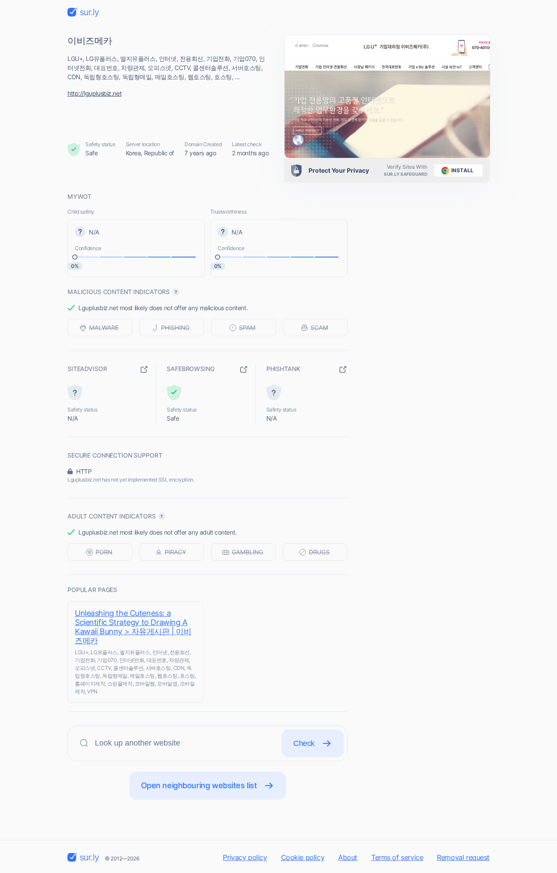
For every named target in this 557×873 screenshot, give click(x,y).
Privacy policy (245, 857)
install (462, 170)
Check (304, 743)
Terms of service (397, 857)
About (347, 857)
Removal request (463, 857)
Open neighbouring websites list (199, 785)
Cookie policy (303, 857)
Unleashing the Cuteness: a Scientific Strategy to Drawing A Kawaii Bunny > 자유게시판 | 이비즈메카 (133, 627)
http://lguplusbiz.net (94, 93)
